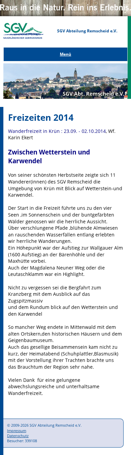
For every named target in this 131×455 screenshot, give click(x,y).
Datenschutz (18, 435)
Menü (65, 54)
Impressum (16, 430)
